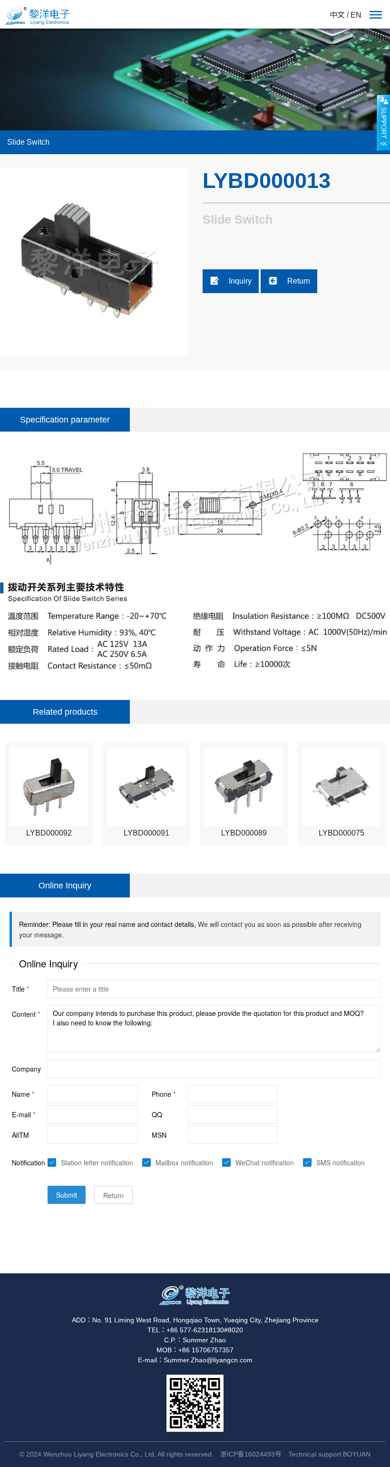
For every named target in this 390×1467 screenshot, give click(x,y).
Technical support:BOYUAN (329, 1454)
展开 (383, 122)
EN (356, 15)
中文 (337, 15)
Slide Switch (28, 142)
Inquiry (240, 281)
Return (298, 281)
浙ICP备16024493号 (251, 1454)
